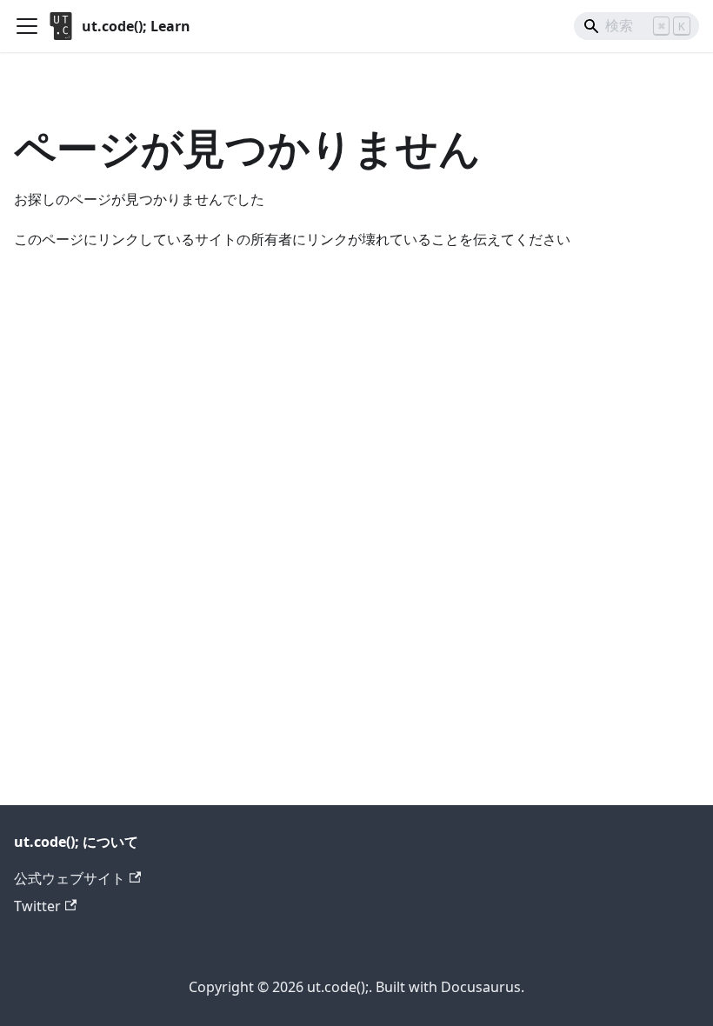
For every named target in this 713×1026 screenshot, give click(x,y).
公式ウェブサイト (69, 878)
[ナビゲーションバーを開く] (27, 26)
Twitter (37, 906)
